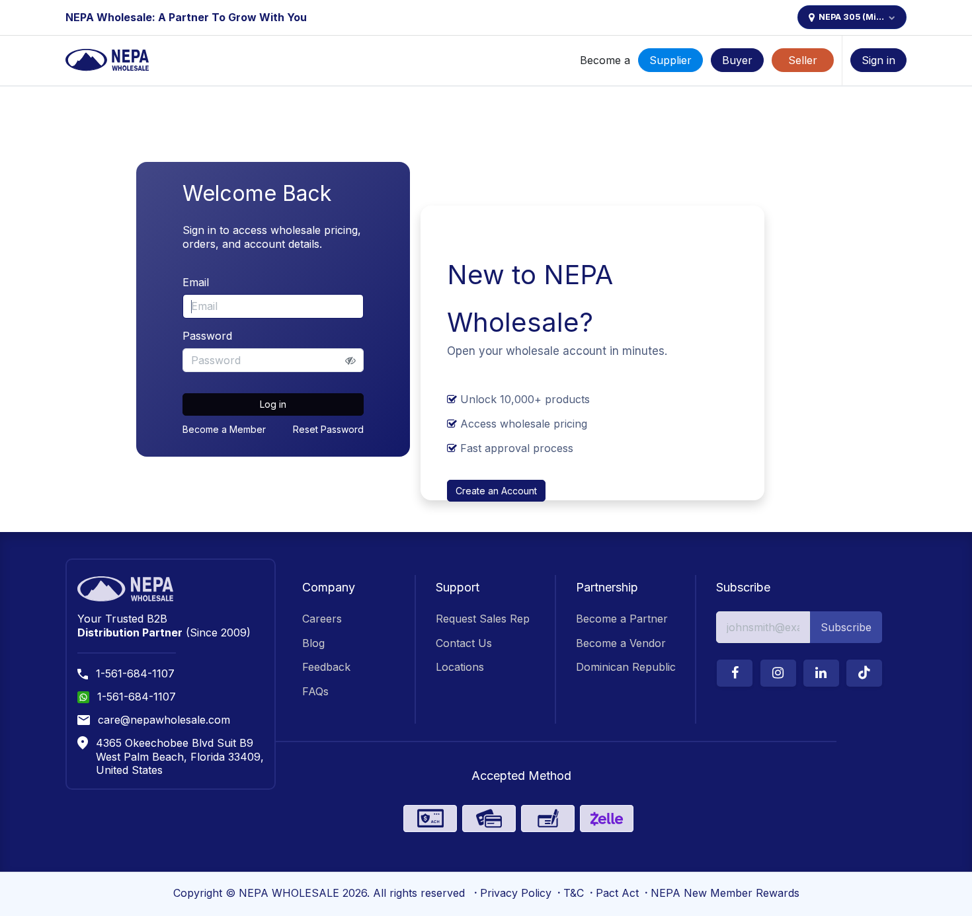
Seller (802, 60)
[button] (846, 627)
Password (207, 335)
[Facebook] (734, 673)
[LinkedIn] (821, 673)
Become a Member (224, 429)
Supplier (670, 60)
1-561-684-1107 (135, 673)
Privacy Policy (515, 892)
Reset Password (328, 429)
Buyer (737, 60)
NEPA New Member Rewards (725, 892)
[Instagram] (778, 673)
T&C (573, 892)
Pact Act (617, 892)
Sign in (878, 60)
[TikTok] (864, 673)
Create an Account (496, 490)
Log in (273, 404)
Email (195, 282)
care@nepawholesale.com (164, 719)
